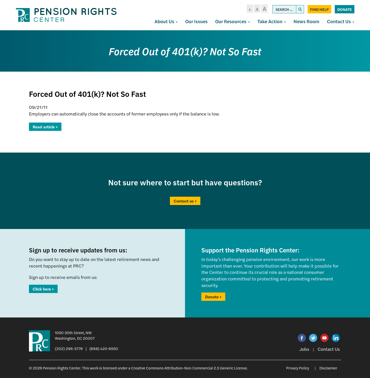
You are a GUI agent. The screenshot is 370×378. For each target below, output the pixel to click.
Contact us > (185, 201)
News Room (306, 21)
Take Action (270, 21)
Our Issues (196, 21)
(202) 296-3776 (69, 348)
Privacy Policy (297, 367)
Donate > (213, 297)
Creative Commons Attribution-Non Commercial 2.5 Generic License (189, 367)
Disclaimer (328, 367)
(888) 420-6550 (103, 348)
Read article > (45, 127)
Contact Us (339, 21)
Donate (344, 9)
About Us (165, 21)
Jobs (304, 349)
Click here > (43, 289)
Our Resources (231, 21)
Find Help (319, 9)
